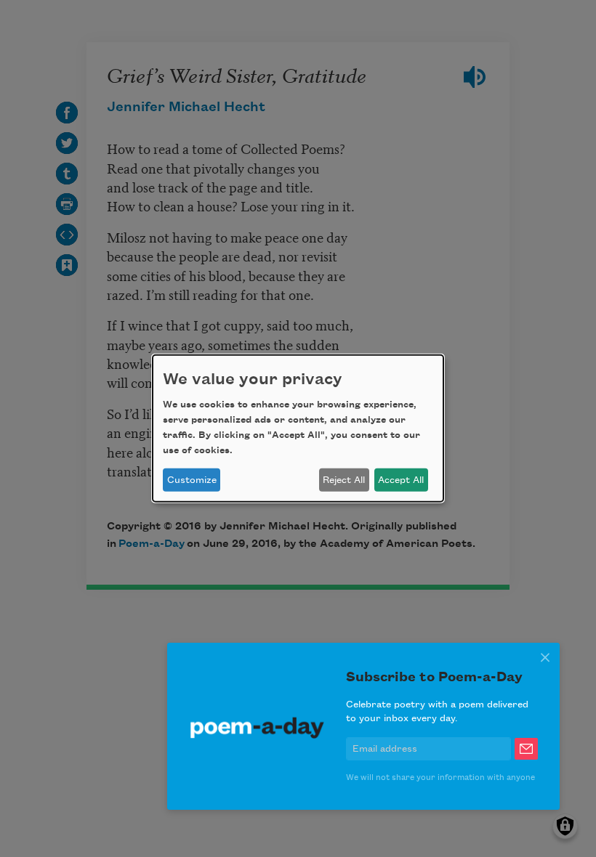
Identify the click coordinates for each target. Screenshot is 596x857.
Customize (192, 480)
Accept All (401, 480)
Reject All (344, 480)
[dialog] (298, 428)
